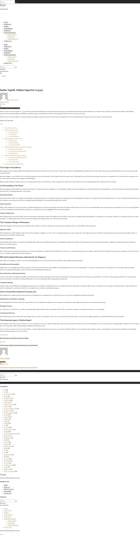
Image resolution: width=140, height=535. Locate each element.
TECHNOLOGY (8, 465)
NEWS (5, 448)
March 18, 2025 (4, 102)
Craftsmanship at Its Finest (11, 130)
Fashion (6, 417)
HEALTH (6, 427)
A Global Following (13, 153)
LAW (5, 440)
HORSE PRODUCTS (13, 39)
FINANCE (6, 419)
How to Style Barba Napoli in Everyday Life (15, 155)
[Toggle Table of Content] (1, 124)
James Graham (14, 100)
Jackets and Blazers (14, 142)
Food (5, 421)
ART (5, 392)
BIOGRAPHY (7, 398)
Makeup (6, 444)
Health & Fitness (8, 429)
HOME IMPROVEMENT (10, 433)
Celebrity (6, 402)
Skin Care (6, 459)
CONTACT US (8, 41)
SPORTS (6, 463)
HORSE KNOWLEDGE (10, 33)
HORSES (6, 26)
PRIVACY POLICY (9, 489)
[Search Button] (16, 2)
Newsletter (3, 12)
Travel (5, 467)
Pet (5, 452)
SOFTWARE (7, 461)
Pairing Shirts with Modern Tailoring (17, 157)
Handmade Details (13, 132)
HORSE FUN (7, 30)
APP (5, 390)
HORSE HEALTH (12, 35)
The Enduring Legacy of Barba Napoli (14, 163)
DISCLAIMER (7, 491)
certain (23, 111)
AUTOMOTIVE (8, 394)
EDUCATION (7, 411)
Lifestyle (6, 442)
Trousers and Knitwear (14, 144)
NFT (5, 450)
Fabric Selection (13, 134)
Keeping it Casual (13, 159)
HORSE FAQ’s (7, 24)
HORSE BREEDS (8, 28)
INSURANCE (7, 438)
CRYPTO (6, 406)
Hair (5, 425)
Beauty (6, 396)
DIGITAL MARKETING (10, 408)
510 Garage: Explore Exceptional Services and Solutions (19, 367)
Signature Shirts (13, 140)
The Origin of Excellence (11, 127)
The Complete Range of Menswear (13, 138)
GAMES (6, 423)
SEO (5, 456)
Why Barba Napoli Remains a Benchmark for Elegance (18, 147)
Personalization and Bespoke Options (17, 151)
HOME (6, 22)
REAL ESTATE (7, 454)
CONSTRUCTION (9, 404)
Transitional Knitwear (14, 161)
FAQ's (5, 415)
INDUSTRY (7, 436)
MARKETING (7, 446)
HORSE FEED (11, 37)
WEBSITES (7, 469)
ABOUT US (7, 487)
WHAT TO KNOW (9, 471)
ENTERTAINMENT (9, 413)
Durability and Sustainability (16, 149)
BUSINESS (6, 400)
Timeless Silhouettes (14, 136)
